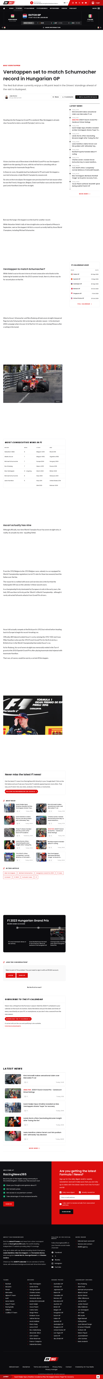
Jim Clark (81, 1313)
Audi (6, 1298)
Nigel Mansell (82, 1318)
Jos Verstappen (83, 1310)
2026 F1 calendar (20, 1262)
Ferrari (7, 1290)
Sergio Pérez (34, 1313)
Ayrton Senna (82, 1295)
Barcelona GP (58, 1301)
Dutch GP (57, 1315)
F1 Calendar (29, 8)
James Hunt (82, 1301)
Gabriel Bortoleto (35, 1344)
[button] (12, 18)
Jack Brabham (83, 1336)
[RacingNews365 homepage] (4, 8)
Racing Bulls (9, 1307)
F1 (36, 877)
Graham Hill (82, 1330)
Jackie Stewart (83, 1304)
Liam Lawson (34, 1336)
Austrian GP (58, 1304)
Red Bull (8, 1284)
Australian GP (58, 1284)
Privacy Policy (57, 1367)
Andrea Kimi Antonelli (37, 1301)
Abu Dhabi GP (58, 1338)
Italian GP (57, 1318)
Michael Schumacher (26, 873)
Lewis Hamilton (9, 1253)
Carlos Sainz (34, 1310)
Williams (8, 1310)
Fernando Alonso (38, 1253)
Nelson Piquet (82, 1333)
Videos (64, 8)
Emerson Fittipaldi (84, 1327)
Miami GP (57, 1292)
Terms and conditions (41, 1367)
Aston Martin (9, 1301)
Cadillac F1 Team (11, 1313)
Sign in (9, 1204)
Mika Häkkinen (83, 1307)
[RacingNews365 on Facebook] (76, 2)
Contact (69, 1367)
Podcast (73, 8)
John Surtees (82, 1338)
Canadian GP (58, 1295)
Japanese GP (58, 1290)
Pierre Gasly (34, 1324)
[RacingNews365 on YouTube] (85, 2)
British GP (57, 1307)
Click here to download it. (13, 1026)
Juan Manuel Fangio (85, 1324)
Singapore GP (58, 1327)
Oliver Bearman (35, 1338)
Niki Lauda (81, 1315)
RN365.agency (83, 1247)
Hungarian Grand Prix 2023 (45, 873)
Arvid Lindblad (34, 1321)
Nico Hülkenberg (35, 1330)
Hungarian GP (58, 1313)
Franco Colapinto (36, 1341)
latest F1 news (14, 1241)
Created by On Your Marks (84, 1367)
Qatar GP (57, 1336)
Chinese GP (58, 1287)
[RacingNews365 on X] (79, 2)
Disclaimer (26, 1367)
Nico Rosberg (82, 1284)
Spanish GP (57, 1321)
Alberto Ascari (83, 1292)
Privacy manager (52, 1369)
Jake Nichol (13, 96)
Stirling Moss (82, 1321)
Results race (28, 23)
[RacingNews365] (9, 2)
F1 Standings (42, 8)
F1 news (19, 8)
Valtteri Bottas (35, 1318)
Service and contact (85, 1244)
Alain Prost (81, 1287)
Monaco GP (58, 1298)
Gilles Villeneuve (83, 1298)
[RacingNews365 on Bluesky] (82, 2)
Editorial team (14, 1367)
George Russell (31, 1255)
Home (11, 8)
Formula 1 (31, 123)
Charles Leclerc (35, 1292)
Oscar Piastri (34, 1307)
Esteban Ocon (35, 1315)
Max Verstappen (11, 65)
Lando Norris (19, 1255)
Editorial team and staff (86, 1241)
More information (52, 27)
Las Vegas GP (58, 1333)
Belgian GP (57, 1310)
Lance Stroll (34, 1327)
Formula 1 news (27, 877)
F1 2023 (16, 877)
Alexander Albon (35, 1333)
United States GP (59, 1330)
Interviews (54, 8)
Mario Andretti (83, 1341)
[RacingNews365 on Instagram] (73, 2)
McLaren (8, 1287)
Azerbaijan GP (58, 1324)
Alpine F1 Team (10, 1295)
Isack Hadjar (34, 1304)
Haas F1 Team (10, 1304)
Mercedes (8, 1292)
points (21, 172)
